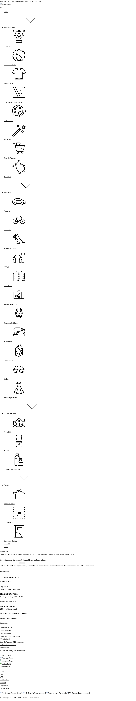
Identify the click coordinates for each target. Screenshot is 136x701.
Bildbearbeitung (6, 633)
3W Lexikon (4, 680)
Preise (2, 671)
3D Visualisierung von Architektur (12, 651)
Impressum (4, 686)
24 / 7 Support (32, 1)
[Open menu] (1, 7)
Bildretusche (4, 648)
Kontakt (3, 683)
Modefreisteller (5, 639)
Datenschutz (4, 688)
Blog (1, 674)
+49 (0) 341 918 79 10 (8, 602)
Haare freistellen (6, 630)
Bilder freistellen (6, 628)
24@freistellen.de (20, 1)
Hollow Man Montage (8, 645)
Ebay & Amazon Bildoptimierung (12, 642)
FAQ (1, 677)
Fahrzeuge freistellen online (10, 636)
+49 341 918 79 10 (7, 1)
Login (39, 1)
